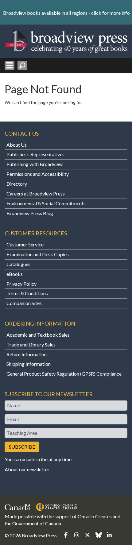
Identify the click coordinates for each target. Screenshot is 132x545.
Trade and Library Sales (31, 344)
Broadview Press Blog (29, 213)
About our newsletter (27, 469)
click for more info (110, 13)
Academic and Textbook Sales (38, 335)
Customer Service (25, 244)
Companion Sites (24, 303)
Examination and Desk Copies (37, 254)
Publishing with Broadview (34, 164)
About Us (16, 145)
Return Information (26, 354)
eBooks (14, 274)
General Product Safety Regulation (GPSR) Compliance (64, 374)
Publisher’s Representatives (35, 154)
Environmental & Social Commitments (46, 203)
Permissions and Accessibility (37, 174)
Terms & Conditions (27, 293)
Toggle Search (22, 65)
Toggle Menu (9, 65)
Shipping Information (28, 364)
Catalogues (18, 264)
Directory (16, 184)
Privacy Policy (21, 284)
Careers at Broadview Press (35, 193)
